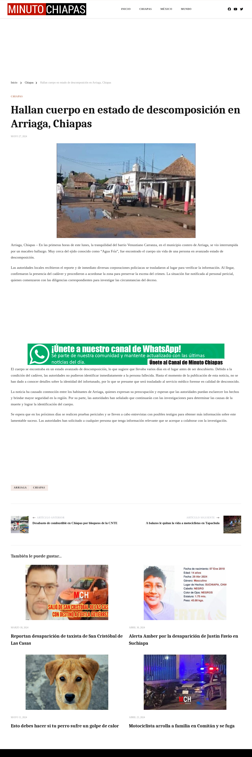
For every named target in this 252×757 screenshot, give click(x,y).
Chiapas (145, 8)
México (166, 8)
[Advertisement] (126, 47)
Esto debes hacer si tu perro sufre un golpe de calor (65, 726)
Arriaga (20, 487)
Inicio (126, 8)
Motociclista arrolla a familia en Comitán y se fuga (182, 726)
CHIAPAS (39, 487)
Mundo (186, 8)
